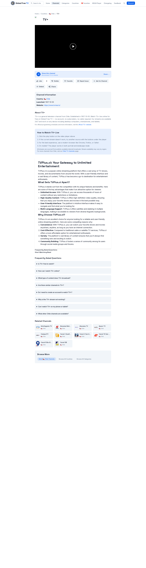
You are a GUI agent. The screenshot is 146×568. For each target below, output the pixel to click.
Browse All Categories (84, 359)
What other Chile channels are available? (53, 314)
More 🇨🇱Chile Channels (47, 359)
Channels (55, 3)
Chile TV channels (69, 151)
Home (48, 3)
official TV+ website (84, 124)
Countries (75, 3)
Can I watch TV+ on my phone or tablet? (53, 307)
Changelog (107, 3)
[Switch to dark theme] (124, 3)
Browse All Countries (65, 359)
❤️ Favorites (85, 3)
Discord (131, 3)
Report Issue (84, 81)
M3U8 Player (96, 3)
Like (40, 81)
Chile (47, 99)
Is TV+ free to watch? (46, 264)
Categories (65, 3)
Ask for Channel (101, 81)
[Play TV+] (73, 46)
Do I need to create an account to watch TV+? (55, 292)
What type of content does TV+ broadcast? (54, 278)
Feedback (117, 3)
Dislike (56, 81)
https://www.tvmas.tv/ (52, 105)
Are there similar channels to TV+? (51, 285)
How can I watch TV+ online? (49, 271)
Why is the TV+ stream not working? (51, 299)
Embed (41, 86)
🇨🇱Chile (52, 14)
